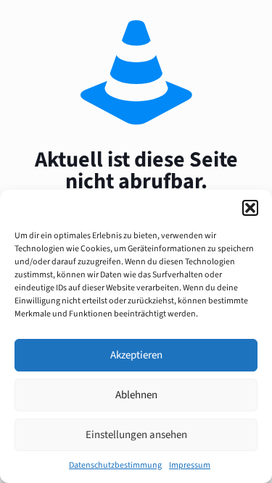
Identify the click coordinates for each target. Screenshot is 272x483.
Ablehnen (136, 395)
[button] (250, 208)
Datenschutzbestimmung (115, 465)
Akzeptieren (136, 355)
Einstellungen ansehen (136, 434)
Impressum (189, 465)
